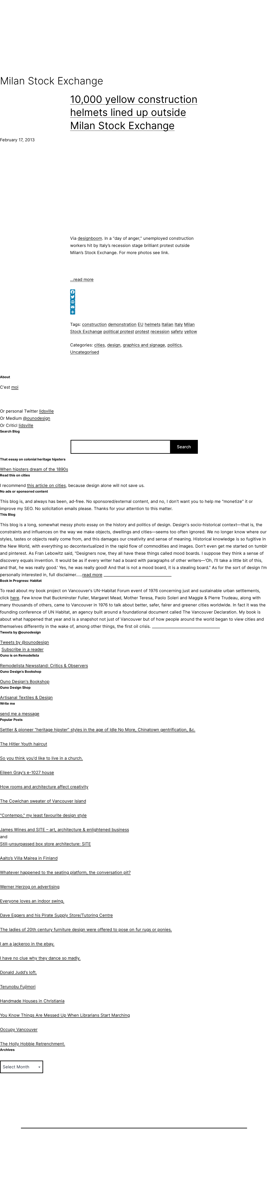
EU (140, 324)
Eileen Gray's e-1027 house (27, 772)
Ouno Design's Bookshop (24, 681)
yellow (190, 331)
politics (175, 345)
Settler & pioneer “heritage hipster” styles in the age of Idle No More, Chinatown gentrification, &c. (97, 729)
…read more (82, 279)
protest (142, 331)
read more (92, 574)
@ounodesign (36, 418)
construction (94, 324)
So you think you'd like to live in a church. (41, 758)
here (14, 597)
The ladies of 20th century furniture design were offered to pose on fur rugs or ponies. (86, 929)
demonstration (122, 324)
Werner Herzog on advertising (29, 886)
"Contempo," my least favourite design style (43, 815)
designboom (90, 238)
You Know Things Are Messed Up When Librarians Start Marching (65, 1015)
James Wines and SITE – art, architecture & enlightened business (64, 829)
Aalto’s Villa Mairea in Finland (29, 858)
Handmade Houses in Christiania (32, 1000)
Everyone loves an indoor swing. (32, 901)
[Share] (134, 312)
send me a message (19, 713)
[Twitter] (134, 296)
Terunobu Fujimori (18, 986)
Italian (167, 324)
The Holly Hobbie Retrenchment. (32, 1043)
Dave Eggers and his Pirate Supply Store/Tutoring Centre (56, 915)
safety (177, 331)
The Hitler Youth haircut (23, 743)
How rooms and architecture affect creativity (44, 786)
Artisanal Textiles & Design (26, 697)
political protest (118, 331)
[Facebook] (134, 291)
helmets (152, 324)
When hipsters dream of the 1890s (34, 469)
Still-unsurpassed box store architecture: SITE (45, 843)
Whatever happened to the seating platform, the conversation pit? (65, 872)
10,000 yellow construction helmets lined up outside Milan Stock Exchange (133, 112)
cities (99, 345)
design (113, 345)
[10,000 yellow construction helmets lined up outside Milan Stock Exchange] (52, 188)
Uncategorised (84, 352)
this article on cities (46, 485)
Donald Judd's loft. (18, 972)
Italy (179, 324)
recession (160, 331)
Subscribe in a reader (22, 649)
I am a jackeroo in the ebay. (27, 943)
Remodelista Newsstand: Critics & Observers (44, 665)
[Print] (134, 301)
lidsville (46, 411)
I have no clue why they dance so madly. (40, 958)
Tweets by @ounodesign (24, 642)
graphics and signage (144, 345)
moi (14, 387)
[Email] (134, 307)
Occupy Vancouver (18, 1029)
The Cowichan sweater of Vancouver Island (43, 801)
